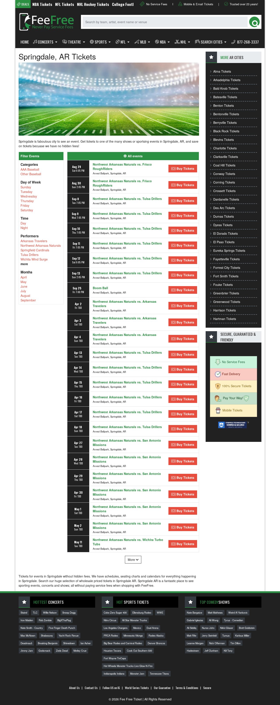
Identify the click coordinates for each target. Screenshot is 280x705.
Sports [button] (101, 42)
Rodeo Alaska (156, 635)
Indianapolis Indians (114, 673)
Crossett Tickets (224, 191)
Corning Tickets (224, 182)
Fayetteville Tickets (226, 259)
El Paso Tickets (223, 242)
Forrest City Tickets (226, 267)
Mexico (137, 628)
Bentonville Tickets (226, 114)
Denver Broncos (156, 643)
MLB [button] (143, 42)
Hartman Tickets (224, 319)
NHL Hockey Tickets (82, 4)
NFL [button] (123, 42)
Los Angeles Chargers (116, 628)
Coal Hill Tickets (224, 165)
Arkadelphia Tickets (226, 80)
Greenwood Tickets (226, 301)
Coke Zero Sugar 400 (115, 612)
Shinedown (69, 643)
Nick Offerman (217, 643)
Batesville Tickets (225, 97)
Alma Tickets (222, 71)
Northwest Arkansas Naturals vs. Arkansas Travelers (124, 303)
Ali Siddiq (191, 628)
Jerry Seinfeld (209, 635)
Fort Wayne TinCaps (115, 658)
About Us (74, 687)
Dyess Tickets (223, 225)
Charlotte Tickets (225, 148)
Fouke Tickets (223, 284)
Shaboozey (47, 635)
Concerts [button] (46, 42)
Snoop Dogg (68, 612)
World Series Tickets (137, 687)
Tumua (225, 635)
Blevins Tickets (223, 139)
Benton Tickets (223, 105)
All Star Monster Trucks (134, 620)
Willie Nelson (50, 612)
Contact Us (91, 687)
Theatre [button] (75, 42)
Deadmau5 (26, 643)
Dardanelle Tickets (226, 199)
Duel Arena (152, 628)
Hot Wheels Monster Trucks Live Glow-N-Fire (128, 666)
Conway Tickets (224, 173)
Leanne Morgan (195, 643)
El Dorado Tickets (225, 233)
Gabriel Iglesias (195, 620)
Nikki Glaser (226, 628)
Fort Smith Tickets (225, 276)
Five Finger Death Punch (62, 628)
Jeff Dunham (211, 650)
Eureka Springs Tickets (229, 250)
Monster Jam (137, 673)
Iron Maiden (27, 620)
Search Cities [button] (212, 42)
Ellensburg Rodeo (141, 612)
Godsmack (44, 650)
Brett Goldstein (247, 628)
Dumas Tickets (223, 216)
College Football (114, 4)
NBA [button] (163, 42)
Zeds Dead (62, 650)
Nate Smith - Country (32, 628)
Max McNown (28, 635)
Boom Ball (100, 288)
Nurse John (208, 628)
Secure (207, 687)
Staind (24, 612)
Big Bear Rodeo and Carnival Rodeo (123, 643)
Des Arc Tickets (224, 208)
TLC (35, 612)
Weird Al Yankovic (238, 612)
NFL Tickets (53, 4)
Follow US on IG (111, 687)
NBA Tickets (31, 4)
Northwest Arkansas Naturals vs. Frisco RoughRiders (122, 166)
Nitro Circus (110, 620)
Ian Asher (85, 643)
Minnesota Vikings (133, 635)
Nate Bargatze (194, 612)
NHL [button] (183, 42)
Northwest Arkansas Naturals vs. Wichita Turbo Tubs (128, 541)
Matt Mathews (215, 612)
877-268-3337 (247, 42)
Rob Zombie (45, 620)
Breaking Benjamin (48, 643)
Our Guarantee (162, 687)
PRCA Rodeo (111, 635)
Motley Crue (80, 650)
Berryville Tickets (225, 122)
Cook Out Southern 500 (139, 650)
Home (25, 42)
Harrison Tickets (224, 310)
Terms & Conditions (186, 687)
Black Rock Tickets (226, 131)
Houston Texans (112, 650)
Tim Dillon (235, 643)
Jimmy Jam (27, 650)
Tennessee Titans (159, 673)
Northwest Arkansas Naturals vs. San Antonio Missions (127, 442)
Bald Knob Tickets (225, 88)
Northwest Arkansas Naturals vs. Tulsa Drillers (127, 198)
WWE (160, 612)
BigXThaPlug (64, 620)
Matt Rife (191, 635)
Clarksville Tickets (225, 156)
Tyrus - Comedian (233, 620)
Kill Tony (228, 650)
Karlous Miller (242, 635)
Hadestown (193, 650)
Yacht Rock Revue (69, 635)
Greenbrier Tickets (226, 293)
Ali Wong (213, 620)
